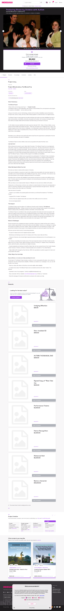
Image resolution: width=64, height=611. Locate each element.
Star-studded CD (40, 331)
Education (11, 93)
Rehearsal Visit (39, 456)
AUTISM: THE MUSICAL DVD (43, 356)
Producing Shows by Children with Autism (25, 9)
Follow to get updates (49, 530)
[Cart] (49, 2)
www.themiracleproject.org (30, 273)
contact (14, 88)
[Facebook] (3, 592)
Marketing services (56, 589)
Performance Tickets (41, 406)
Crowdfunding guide (46, 518)
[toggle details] (30, 578)
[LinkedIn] (11, 592)
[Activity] (52, 2)
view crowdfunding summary (32, 68)
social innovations (28, 93)
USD (41, 2)
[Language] (46, 2)
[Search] (24, 2)
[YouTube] (7, 592)
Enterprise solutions (57, 592)
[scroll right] (61, 31)
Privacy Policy (6, 607)
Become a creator (56, 590)
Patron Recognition (41, 431)
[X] (5, 592)
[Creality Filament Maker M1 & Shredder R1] (44, 553)
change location (38, 6)
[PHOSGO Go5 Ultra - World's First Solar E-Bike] (19, 553)
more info (10, 88)
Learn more (14, 528)
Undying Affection (40, 306)
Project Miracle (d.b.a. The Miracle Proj (16, 11)
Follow (32, 63)
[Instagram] (9, 592)
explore (39, 540)
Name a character (40, 481)
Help (39, 518)
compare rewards (15, 297)
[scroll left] (3, 31)
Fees (54, 587)
